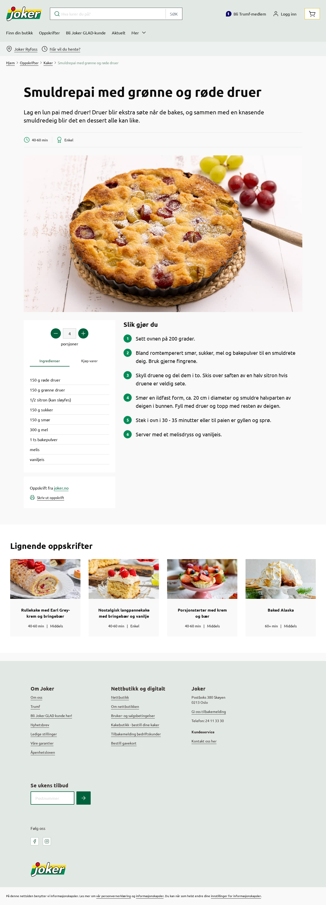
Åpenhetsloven (43, 752)
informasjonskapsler (150, 896)
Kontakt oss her (204, 741)
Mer (135, 32)
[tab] (50, 361)
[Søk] (83, 798)
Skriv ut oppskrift (50, 497)
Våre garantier (42, 743)
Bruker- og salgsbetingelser (133, 715)
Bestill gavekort (124, 743)
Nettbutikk (120, 697)
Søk (174, 13)
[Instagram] (47, 841)
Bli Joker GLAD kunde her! (51, 715)
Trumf (35, 706)
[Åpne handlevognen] (312, 13)
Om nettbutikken (125, 706)
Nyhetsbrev (40, 724)
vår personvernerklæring (113, 896)
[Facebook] (35, 841)
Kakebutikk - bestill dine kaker (135, 724)
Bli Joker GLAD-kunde (86, 32)
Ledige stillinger (44, 734)
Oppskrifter (49, 32)
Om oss (36, 697)
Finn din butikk (19, 32)
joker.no (61, 487)
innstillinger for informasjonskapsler (236, 896)
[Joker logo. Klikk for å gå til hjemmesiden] (24, 13)
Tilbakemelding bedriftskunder (136, 734)
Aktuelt (118, 32)
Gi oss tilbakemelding (209, 711)
